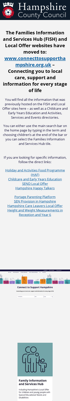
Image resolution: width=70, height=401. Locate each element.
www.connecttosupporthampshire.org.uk (35, 61)
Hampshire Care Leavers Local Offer (35, 206)
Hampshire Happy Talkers (35, 188)
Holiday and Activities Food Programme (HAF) (35, 172)
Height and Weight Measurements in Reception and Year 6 (35, 212)
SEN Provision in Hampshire (35, 201)
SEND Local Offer (35, 183)
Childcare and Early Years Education (35, 179)
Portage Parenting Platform (35, 197)
